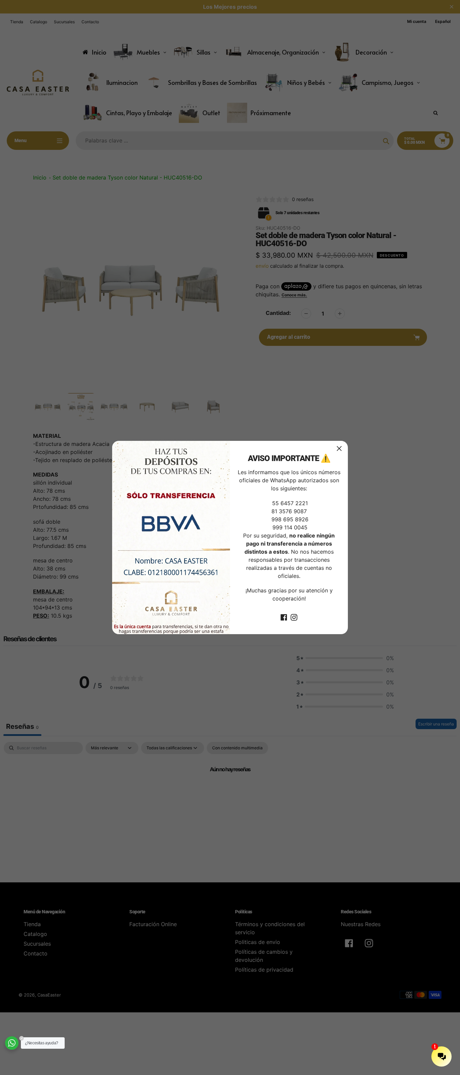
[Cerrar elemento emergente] (339, 448)
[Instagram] (294, 616)
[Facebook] (284, 616)
